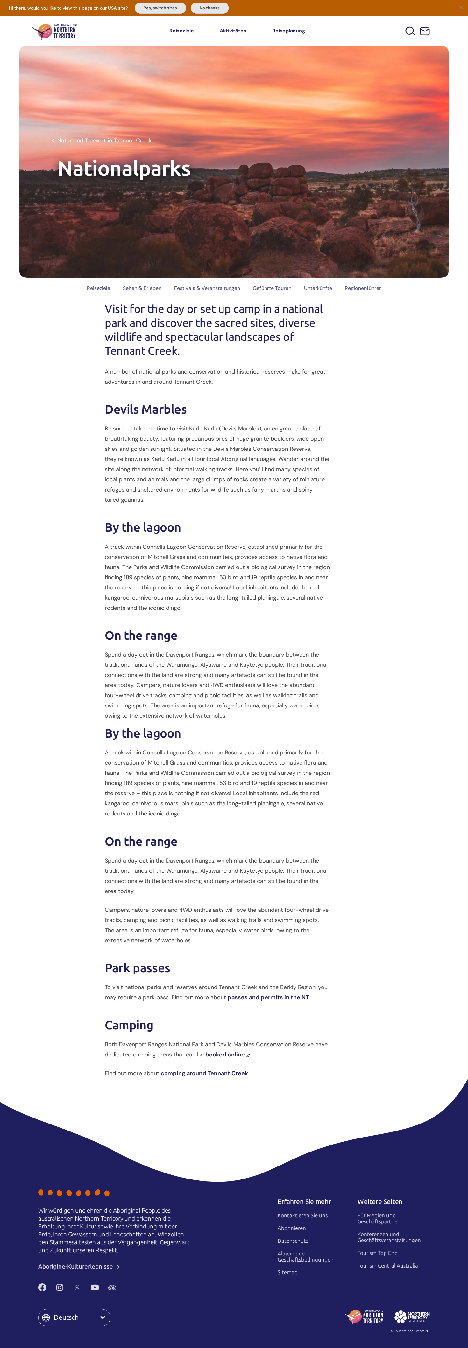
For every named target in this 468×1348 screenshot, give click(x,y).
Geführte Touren (272, 288)
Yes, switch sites (160, 7)
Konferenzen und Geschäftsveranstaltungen (389, 1237)
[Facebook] (42, 1287)
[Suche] (410, 31)
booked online (225, 1054)
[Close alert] (461, 7)
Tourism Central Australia (388, 1265)
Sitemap (288, 1272)
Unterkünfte (318, 288)
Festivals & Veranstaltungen (207, 288)
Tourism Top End (378, 1253)
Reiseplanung (288, 30)
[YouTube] (95, 1287)
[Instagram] (60, 1287)
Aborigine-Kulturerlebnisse (76, 1266)
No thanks (210, 7)
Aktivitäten (233, 30)
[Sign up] (425, 31)
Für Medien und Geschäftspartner (378, 1218)
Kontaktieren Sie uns (303, 1215)
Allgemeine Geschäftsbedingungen (306, 1256)
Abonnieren (292, 1228)
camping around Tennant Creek (204, 1073)
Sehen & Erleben (142, 288)
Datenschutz (293, 1241)
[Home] (54, 31)
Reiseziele (181, 30)
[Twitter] (77, 1287)
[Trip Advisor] (112, 1287)
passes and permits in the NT (268, 997)
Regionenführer (363, 288)
